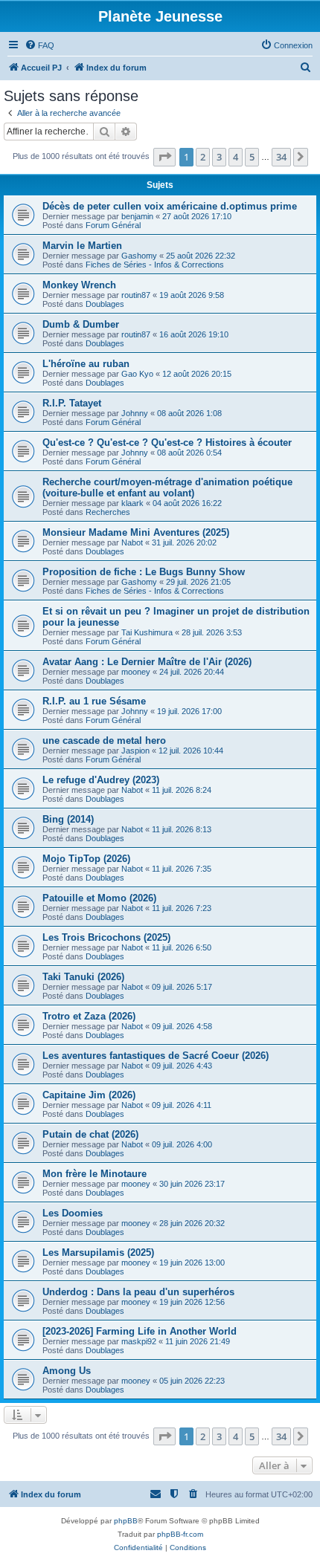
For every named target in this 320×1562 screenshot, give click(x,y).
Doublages (105, 303)
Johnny (134, 413)
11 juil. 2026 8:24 (181, 789)
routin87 (135, 295)
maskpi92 (138, 1341)
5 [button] (252, 156)
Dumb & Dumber (80, 324)
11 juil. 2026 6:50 (181, 947)
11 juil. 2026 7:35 (181, 868)
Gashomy (139, 255)
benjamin (137, 216)
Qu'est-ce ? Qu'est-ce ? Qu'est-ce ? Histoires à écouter (167, 442)
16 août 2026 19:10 (193, 334)
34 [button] (281, 156)
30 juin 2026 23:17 (192, 1183)
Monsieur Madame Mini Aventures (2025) (135, 532)
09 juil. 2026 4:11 (181, 1105)
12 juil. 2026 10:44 (191, 750)
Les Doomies (72, 1213)
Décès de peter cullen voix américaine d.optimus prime (169, 206)
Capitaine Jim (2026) (88, 1095)
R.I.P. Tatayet (71, 403)
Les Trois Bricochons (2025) (106, 937)
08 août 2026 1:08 (189, 413)
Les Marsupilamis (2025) (98, 1252)
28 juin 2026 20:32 (192, 1223)
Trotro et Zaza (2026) (88, 1016)
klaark (132, 503)
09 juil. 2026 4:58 (182, 1026)
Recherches (108, 512)
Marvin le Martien (82, 245)
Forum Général (113, 225)
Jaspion (135, 750)
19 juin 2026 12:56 (192, 1301)
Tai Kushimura (147, 632)
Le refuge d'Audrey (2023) (100, 779)
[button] (164, 157)
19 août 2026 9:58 (191, 295)
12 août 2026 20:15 (196, 373)
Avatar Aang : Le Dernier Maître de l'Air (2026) (147, 661)
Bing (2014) (68, 819)
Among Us (66, 1370)
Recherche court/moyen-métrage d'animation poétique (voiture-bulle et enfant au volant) (167, 487)
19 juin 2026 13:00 (192, 1262)
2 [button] (202, 156)
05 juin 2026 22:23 (192, 1380)
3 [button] (219, 156)
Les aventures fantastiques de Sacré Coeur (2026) (155, 1055)
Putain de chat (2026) (90, 1134)
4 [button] (235, 156)
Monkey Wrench (79, 285)
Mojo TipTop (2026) (86, 858)
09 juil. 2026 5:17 (182, 986)
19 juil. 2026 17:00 (189, 711)
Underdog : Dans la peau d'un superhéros (138, 1291)
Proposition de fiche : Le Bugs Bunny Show (143, 571)
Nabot (132, 542)
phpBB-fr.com (180, 1534)
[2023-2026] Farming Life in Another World (139, 1331)
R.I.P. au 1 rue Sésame (94, 701)
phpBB (126, 1521)
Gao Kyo (137, 373)
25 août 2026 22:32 (200, 255)
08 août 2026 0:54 (189, 452)
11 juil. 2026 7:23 (181, 908)
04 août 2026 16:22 (187, 503)
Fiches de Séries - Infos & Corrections (155, 264)
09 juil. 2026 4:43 (182, 1065)
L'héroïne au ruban (85, 363)
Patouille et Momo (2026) (99, 898)
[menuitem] (39, 45)
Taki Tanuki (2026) (83, 976)
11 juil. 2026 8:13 (181, 829)
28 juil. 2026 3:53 (212, 632)
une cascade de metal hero (104, 740)
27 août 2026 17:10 (196, 216)
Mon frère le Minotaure (94, 1173)
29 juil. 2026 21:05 (198, 581)
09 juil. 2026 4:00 (182, 1144)
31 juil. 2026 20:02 (184, 542)
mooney (135, 671)
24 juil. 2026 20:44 (191, 671)
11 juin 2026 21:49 (197, 1341)
